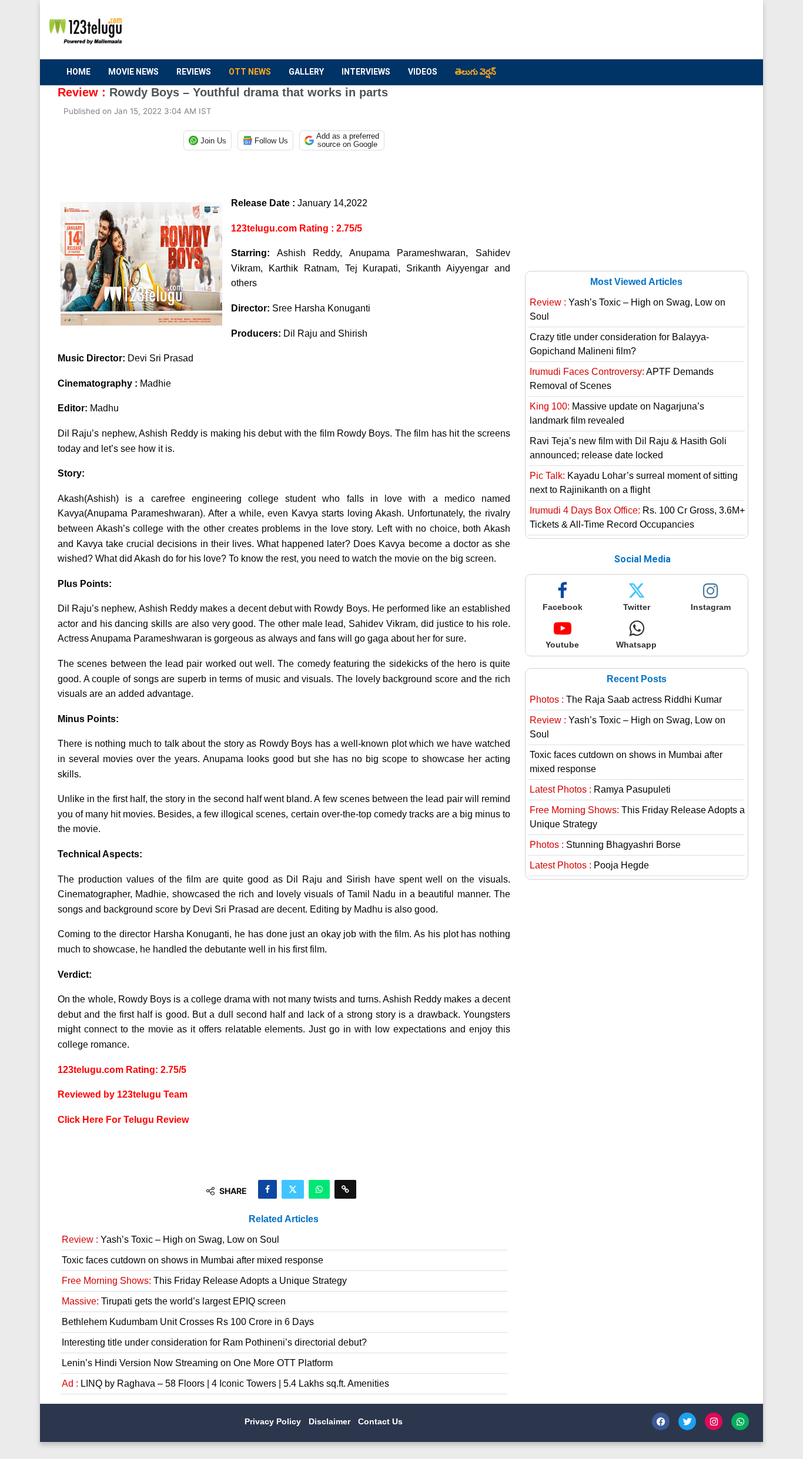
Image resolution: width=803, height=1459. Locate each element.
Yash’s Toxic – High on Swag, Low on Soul (170, 1240)
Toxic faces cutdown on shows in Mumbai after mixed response (192, 1260)
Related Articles (284, 1219)
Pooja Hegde (589, 865)
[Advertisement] (531, 30)
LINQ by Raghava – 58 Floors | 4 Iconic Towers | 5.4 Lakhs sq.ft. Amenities (225, 1383)
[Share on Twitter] (293, 1189)
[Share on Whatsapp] (319, 1189)
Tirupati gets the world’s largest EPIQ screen (174, 1301)
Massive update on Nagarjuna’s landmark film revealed (617, 413)
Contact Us (380, 1421)
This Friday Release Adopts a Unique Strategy (204, 1281)
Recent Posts (637, 679)
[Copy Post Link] (345, 1189)
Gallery (306, 71)
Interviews (366, 71)
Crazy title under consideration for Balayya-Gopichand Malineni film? (619, 344)
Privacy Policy (274, 1421)
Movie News (133, 71)
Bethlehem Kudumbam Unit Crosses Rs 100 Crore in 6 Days (188, 1322)
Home (78, 71)
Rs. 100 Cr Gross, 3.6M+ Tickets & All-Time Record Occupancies (637, 517)
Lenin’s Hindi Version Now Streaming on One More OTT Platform (197, 1363)
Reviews (193, 71)
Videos (422, 71)
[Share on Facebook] (267, 1189)
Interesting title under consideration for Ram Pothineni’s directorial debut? (214, 1342)
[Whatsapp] (740, 1421)
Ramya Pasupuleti (600, 789)
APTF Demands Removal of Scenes (622, 379)
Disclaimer (331, 1421)
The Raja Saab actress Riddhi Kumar (626, 700)
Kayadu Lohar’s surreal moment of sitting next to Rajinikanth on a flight (634, 483)
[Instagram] (713, 1421)
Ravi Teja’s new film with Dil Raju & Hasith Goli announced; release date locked (628, 448)
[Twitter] (687, 1421)
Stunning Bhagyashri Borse (605, 845)
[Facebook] (661, 1421)
